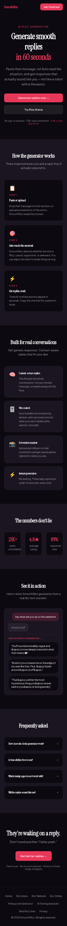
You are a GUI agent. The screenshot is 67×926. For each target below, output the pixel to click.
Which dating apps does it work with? (33, 776)
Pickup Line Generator (20, 903)
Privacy (44, 911)
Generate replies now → (33, 97)
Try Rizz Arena (33, 109)
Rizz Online (56, 895)
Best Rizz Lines (27, 911)
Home (8, 895)
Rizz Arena (22, 895)
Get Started (51, 6)
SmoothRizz (11, 7)
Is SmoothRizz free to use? (33, 760)
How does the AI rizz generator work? (33, 744)
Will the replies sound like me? (33, 792)
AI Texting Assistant (48, 903)
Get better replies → (33, 856)
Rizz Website (39, 895)
